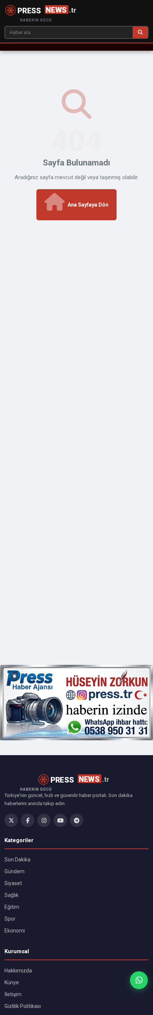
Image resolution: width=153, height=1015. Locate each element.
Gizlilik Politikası (22, 1006)
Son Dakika (17, 859)
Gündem (14, 871)
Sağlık (11, 895)
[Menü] (8, 47)
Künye (11, 982)
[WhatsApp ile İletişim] (139, 980)
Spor (10, 919)
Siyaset (13, 883)
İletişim (13, 994)
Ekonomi (14, 931)
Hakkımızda (18, 971)
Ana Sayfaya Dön (88, 205)
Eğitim (11, 907)
